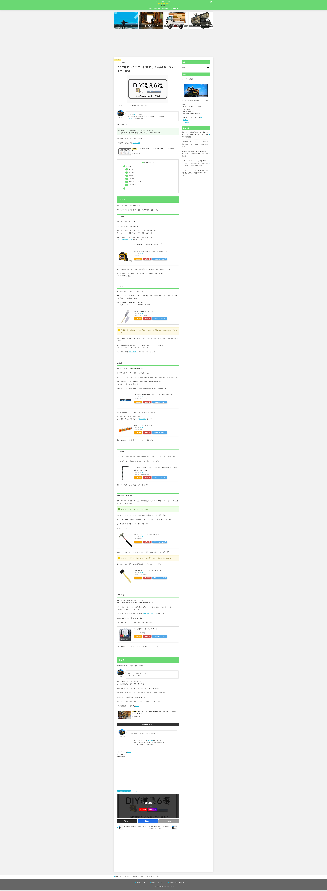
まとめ (127, 188)
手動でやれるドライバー (150, 613)
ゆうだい (136, 114)
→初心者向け (117, 59)
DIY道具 (127, 166)
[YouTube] (143, 809)
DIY (151, 8)
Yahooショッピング (160, 259)
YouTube (130, 118)
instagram (165, 8)
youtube (157, 8)
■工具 (129, 791)
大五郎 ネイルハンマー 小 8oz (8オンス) (146, 534)
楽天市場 (147, 259)
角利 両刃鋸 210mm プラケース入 (144, 311)
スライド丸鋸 (132, 352)
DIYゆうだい (160, 886)
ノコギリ (130, 172)
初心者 (135, 791)
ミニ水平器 (142, 419)
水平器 (129, 175)
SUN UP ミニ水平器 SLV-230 (143, 425)
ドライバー (131, 184)
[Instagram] (152, 809)
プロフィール (175, 8)
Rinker (141, 253)
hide (153, 162)
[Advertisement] (163, 42)
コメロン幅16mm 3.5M (125, 239)
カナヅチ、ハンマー (133, 181)
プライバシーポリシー (186, 883)
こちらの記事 (136, 143)
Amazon (138, 259)
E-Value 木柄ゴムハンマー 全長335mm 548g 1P (149, 570)
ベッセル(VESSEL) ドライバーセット (145, 629)
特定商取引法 (173, 883)
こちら (137, 706)
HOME (116, 876)
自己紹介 (139, 883)
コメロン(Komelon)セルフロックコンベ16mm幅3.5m (150, 251)
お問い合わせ (155, 883)
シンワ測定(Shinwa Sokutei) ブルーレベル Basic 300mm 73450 (153, 394)
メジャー (130, 169)
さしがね (130, 178)
